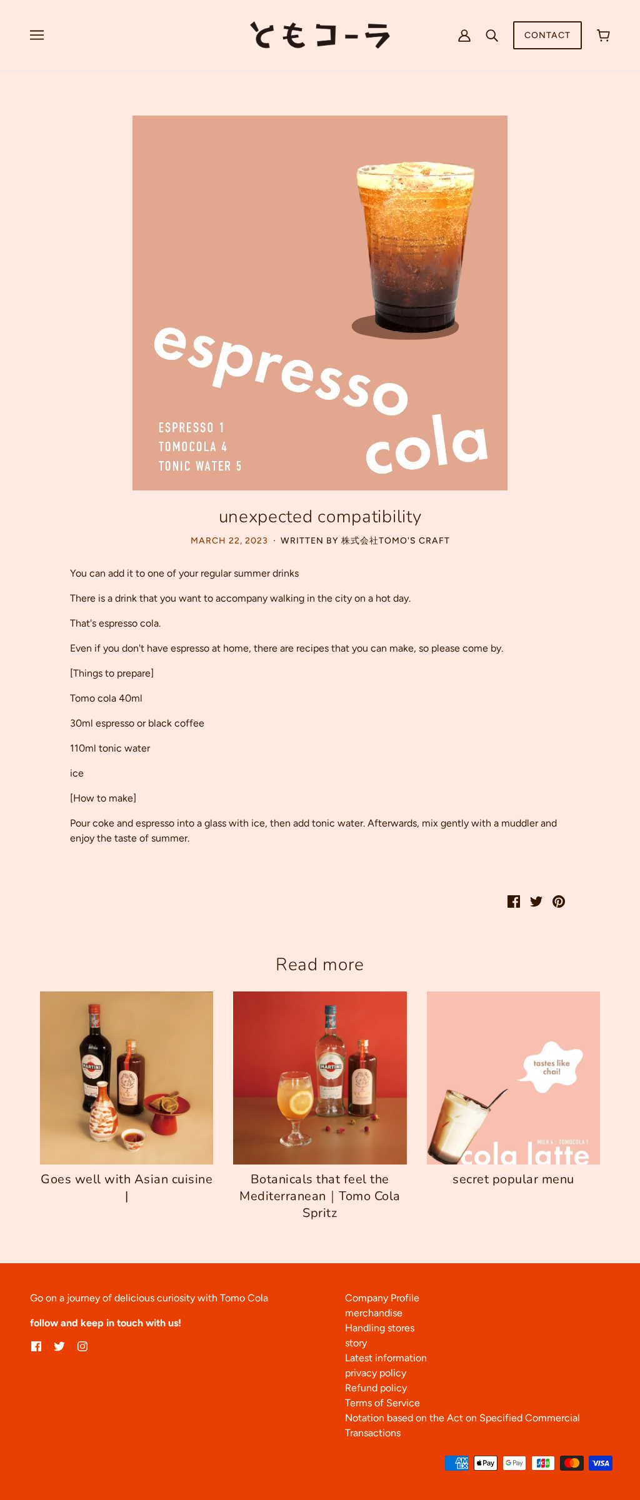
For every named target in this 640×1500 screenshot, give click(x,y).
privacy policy (375, 1373)
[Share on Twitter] (536, 900)
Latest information (386, 1358)
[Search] (492, 34)
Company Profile (382, 1298)
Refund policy (376, 1388)
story (356, 1343)
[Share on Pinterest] (559, 900)
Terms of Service (382, 1403)
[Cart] (603, 35)
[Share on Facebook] (513, 900)
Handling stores (379, 1328)
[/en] (319, 34)
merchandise (373, 1313)
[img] (36, 1345)
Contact (547, 35)
